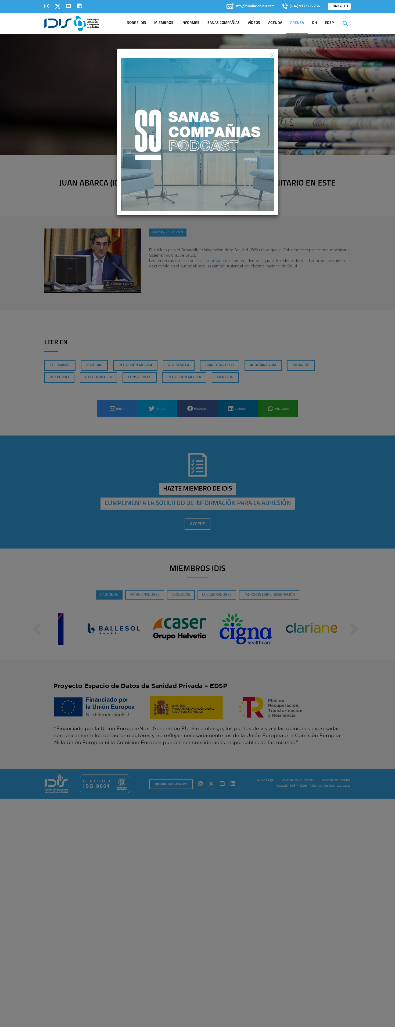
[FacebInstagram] (46, 6)
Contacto (339, 6)
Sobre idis (136, 23)
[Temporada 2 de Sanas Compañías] (197, 134)
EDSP (329, 23)
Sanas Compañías (223, 23)
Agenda (275, 23)
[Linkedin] (79, 6)
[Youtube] (68, 6)
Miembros (163, 23)
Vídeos (254, 23)
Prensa (297, 23)
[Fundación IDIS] (71, 23)
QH (314, 23)
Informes (190, 23)
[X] (57, 6)
